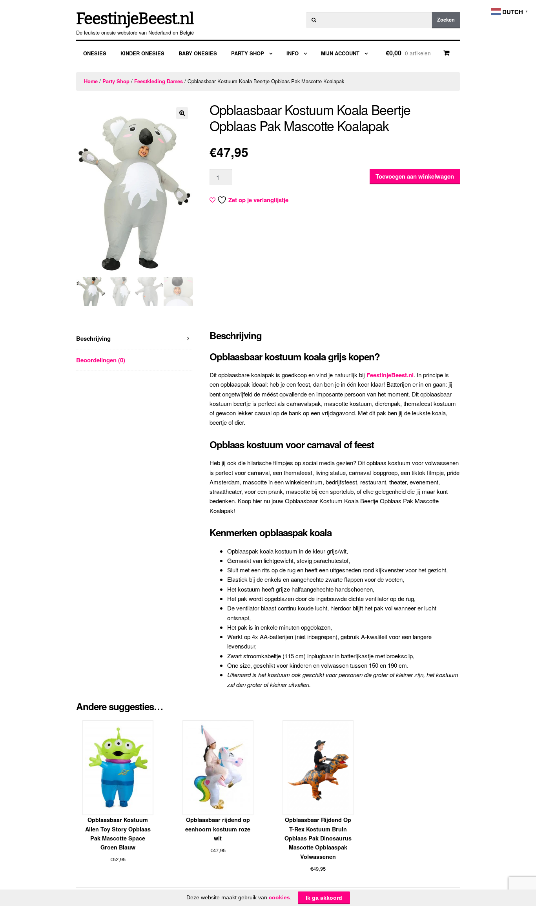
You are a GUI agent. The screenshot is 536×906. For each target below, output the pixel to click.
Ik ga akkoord (324, 898)
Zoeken (446, 19)
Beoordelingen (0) (100, 360)
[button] (182, 113)
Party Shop (247, 53)
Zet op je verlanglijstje (258, 199)
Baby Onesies (198, 53)
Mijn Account (340, 53)
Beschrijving (93, 338)
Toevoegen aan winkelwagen (415, 176)
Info (292, 53)
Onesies (94, 53)
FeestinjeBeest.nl (134, 18)
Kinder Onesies (142, 53)
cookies (279, 897)
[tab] (134, 338)
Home (91, 81)
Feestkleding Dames (158, 81)
